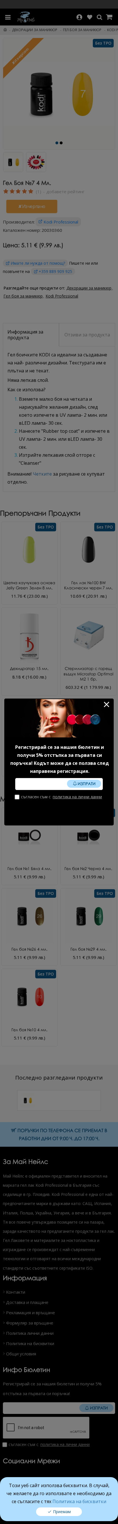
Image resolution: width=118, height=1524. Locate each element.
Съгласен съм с (61, 796)
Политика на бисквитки (79, 1501)
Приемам (62, 1511)
